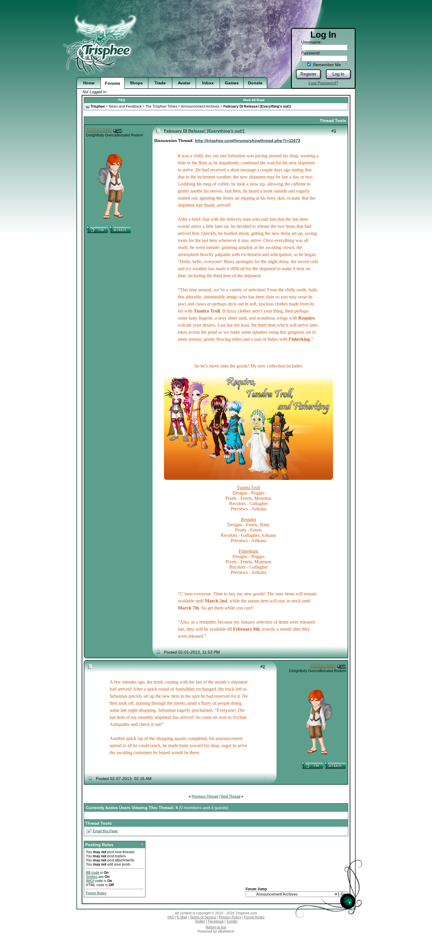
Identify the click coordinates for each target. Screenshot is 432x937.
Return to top (216, 927)
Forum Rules (96, 893)
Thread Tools (333, 120)
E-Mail (182, 917)
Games (232, 83)
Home (89, 83)
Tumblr (231, 921)
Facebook (216, 921)
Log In (338, 73)
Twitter (200, 921)
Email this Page (105, 831)
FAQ (121, 100)
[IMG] (90, 881)
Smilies (92, 877)
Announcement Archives (200, 106)
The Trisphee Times (161, 106)
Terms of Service (203, 917)
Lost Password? (323, 83)
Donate (255, 83)
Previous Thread (205, 796)
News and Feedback (125, 106)
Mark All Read (253, 100)
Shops (136, 83)
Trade (160, 83)
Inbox (208, 83)
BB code (92, 873)
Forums (112, 83)
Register (308, 73)
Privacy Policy (230, 917)
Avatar (184, 83)
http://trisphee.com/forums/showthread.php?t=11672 (247, 140)
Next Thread (230, 796)
